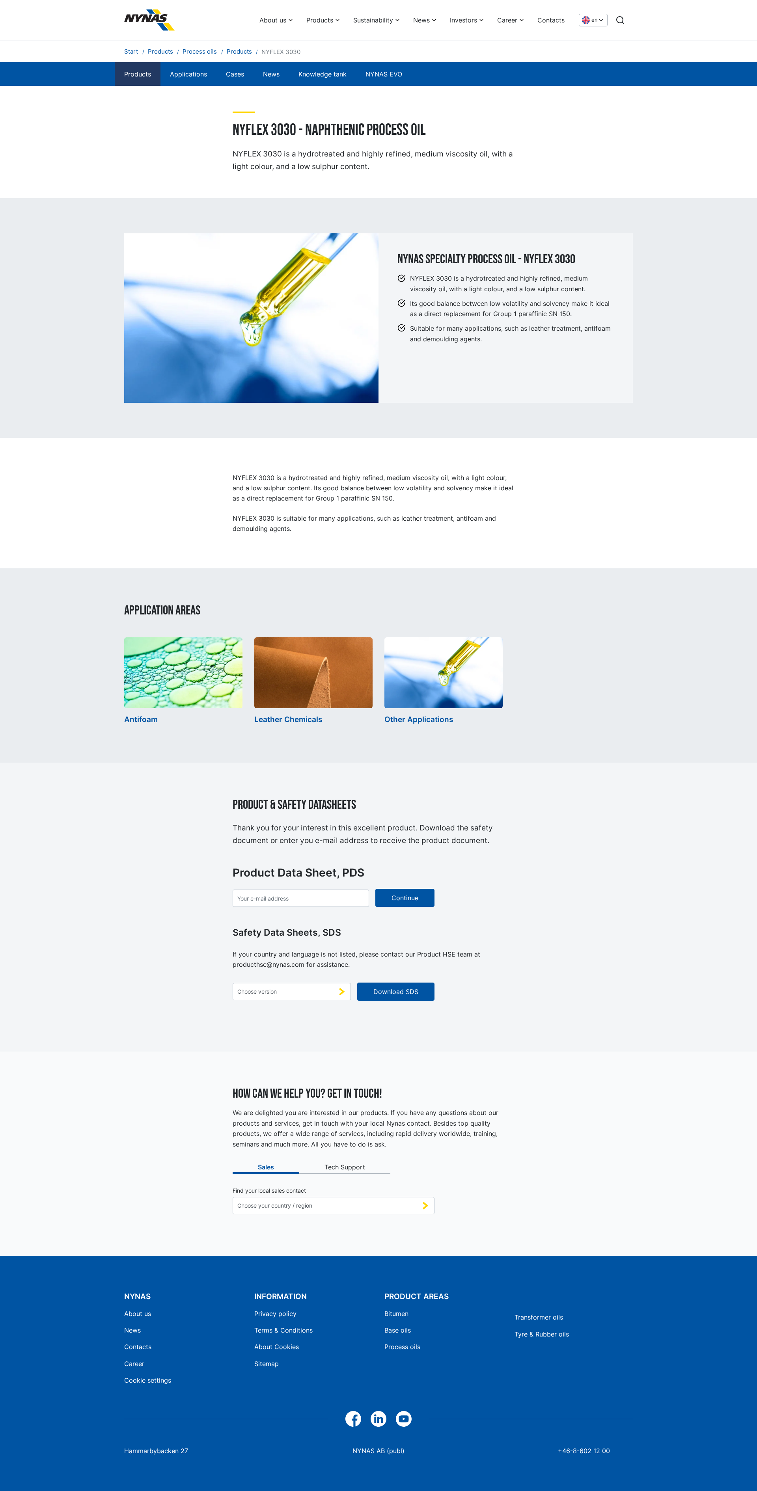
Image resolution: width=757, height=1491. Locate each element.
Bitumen (396, 1314)
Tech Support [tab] (344, 1167)
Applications (188, 74)
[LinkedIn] (378, 1419)
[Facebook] (353, 1419)
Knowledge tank (322, 74)
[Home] (149, 20)
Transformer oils (539, 1317)
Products (319, 20)
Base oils (397, 1330)
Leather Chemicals (288, 719)
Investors (463, 20)
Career (507, 20)
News (421, 20)
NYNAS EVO (383, 74)
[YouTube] (404, 1419)
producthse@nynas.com (268, 964)
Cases (235, 74)
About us (272, 20)
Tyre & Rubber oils (542, 1334)
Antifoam (141, 719)
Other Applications (418, 719)
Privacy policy (275, 1314)
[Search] (620, 20)
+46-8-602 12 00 (584, 1451)
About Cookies (276, 1347)
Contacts (551, 20)
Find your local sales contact (269, 1191)
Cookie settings (147, 1380)
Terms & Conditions (283, 1330)
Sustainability (373, 20)
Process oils (402, 1347)
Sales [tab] (266, 1167)
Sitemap (266, 1364)
